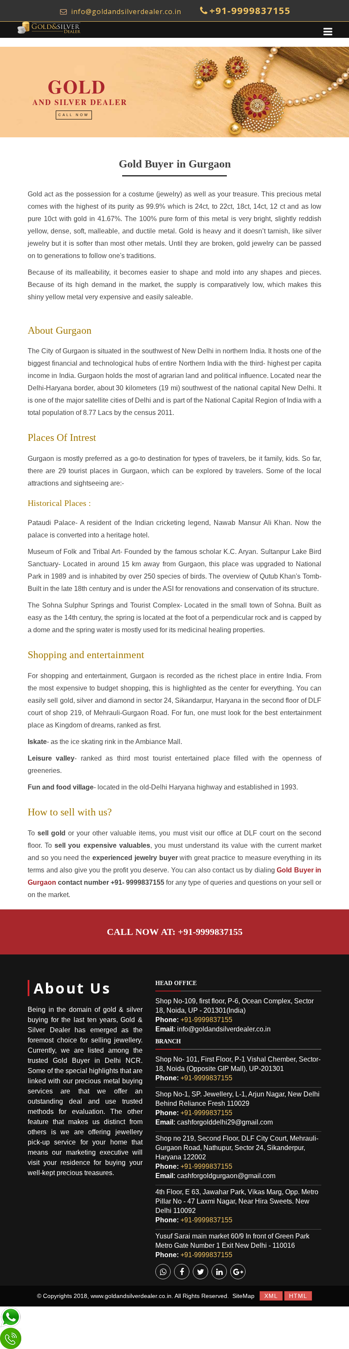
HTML (298, 1295)
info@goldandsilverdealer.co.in (125, 11)
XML (271, 1295)
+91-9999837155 (250, 10)
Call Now (73, 115)
